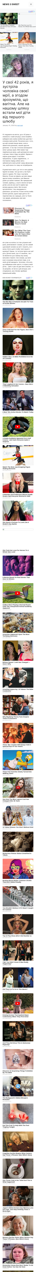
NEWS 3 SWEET (11, 4)
